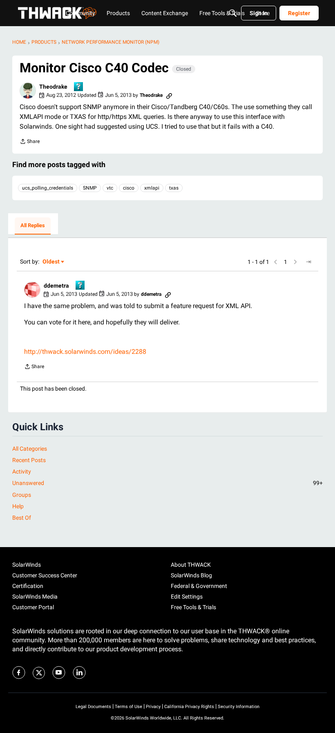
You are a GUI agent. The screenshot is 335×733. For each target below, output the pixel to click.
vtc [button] (110, 188)
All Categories (29, 448)
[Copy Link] (169, 95)
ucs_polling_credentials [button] (47, 188)
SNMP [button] (90, 188)
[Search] (233, 13)
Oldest (51, 262)
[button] (28, 91)
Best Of (21, 517)
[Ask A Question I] (79, 87)
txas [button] (174, 188)
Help (18, 506)
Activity (21, 471)
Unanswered (167, 483)
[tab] (33, 226)
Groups (21, 495)
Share (30, 142)
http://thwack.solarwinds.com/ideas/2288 (85, 351)
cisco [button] (128, 188)
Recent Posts (29, 460)
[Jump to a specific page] (308, 261)
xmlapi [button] (151, 188)
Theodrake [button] (53, 86)
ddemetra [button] (56, 285)
